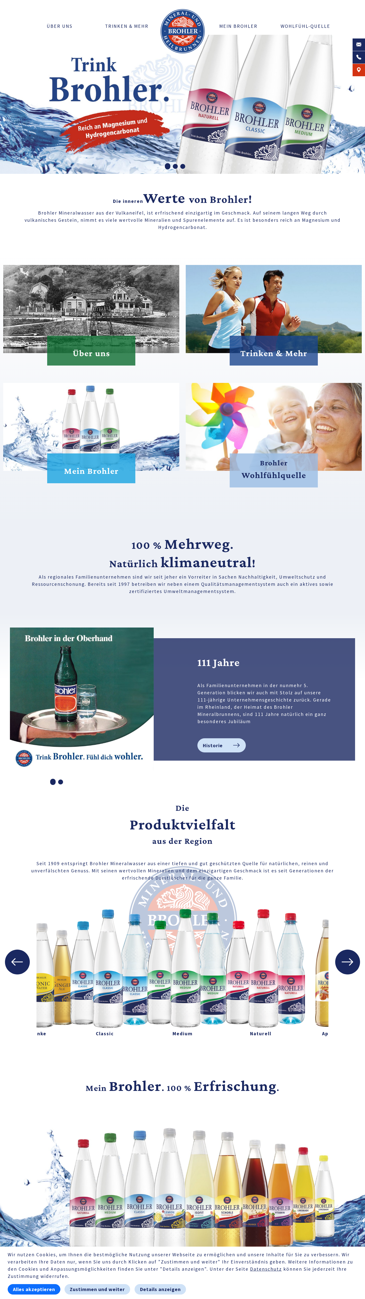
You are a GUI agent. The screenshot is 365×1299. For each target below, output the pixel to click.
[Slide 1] (167, 166)
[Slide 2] (175, 166)
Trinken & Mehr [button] (126, 26)
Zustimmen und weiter (97, 1289)
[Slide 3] (182, 166)
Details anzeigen (160, 1289)
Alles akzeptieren (34, 1289)
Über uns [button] (60, 26)
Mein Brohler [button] (238, 26)
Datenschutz (266, 1269)
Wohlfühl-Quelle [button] (305, 26)
